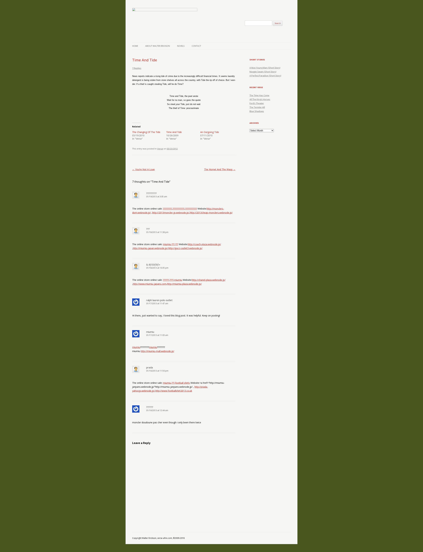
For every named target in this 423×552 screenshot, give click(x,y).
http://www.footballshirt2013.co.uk (173, 390)
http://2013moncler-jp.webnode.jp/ (170, 212)
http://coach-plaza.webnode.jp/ (204, 244)
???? (171, 279)
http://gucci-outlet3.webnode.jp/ (185, 248)
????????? (151, 193)
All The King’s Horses (260, 99)
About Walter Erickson (157, 46)
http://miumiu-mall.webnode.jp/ (157, 351)
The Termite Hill (257, 107)
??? (148, 228)
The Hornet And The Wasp (219, 169)
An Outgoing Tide (209, 132)
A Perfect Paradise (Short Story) (265, 75)
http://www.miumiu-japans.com (149, 283)
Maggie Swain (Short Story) (263, 71)
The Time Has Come (259, 95)
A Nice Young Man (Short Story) (265, 67)
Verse (160, 148)
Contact (196, 46)
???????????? (178, 208)
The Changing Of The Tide (146, 132)
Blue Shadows (257, 111)
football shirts (182, 382)
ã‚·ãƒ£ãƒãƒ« (153, 264)
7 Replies (136, 68)
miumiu (167, 244)
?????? (166, 279)
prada (149, 367)
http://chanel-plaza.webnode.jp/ (208, 279)
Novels (180, 46)
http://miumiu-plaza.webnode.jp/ (184, 283)
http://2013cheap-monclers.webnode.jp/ (211, 212)
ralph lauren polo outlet (159, 300)
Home (135, 46)
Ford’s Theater (257, 103)
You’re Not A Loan (143, 169)
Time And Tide (174, 132)
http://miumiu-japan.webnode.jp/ (150, 248)
